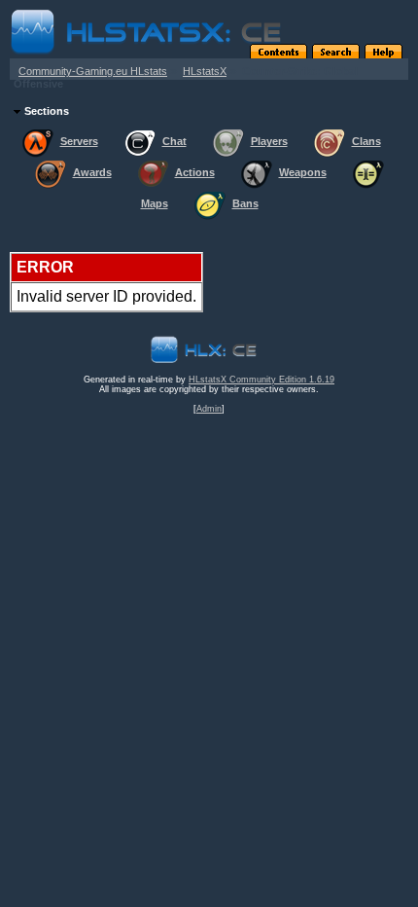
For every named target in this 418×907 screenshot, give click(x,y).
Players (269, 141)
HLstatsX (204, 71)
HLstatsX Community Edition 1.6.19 (261, 379)
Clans (366, 141)
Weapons (303, 172)
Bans (245, 203)
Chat (174, 141)
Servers (79, 141)
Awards (92, 172)
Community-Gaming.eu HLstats (92, 71)
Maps (154, 203)
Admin (209, 409)
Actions (195, 172)
